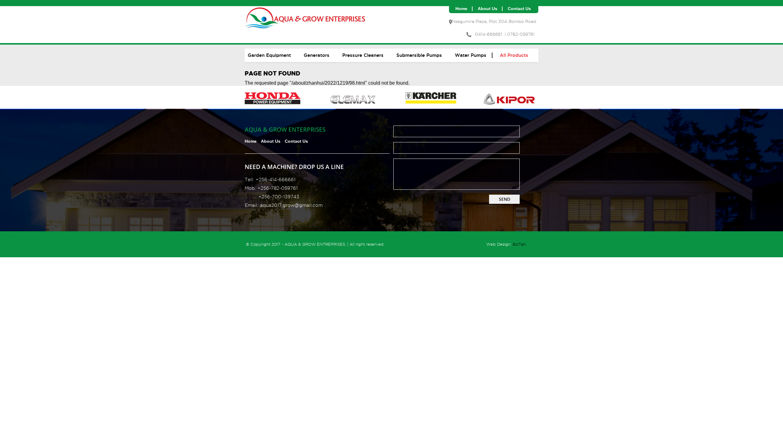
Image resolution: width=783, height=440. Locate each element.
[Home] (306, 31)
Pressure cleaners (363, 55)
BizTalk (519, 244)
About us (487, 8)
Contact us (519, 8)
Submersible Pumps (419, 55)
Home (461, 8)
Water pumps (470, 55)
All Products (514, 55)
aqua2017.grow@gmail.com (291, 205)
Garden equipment (269, 55)
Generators (316, 55)
